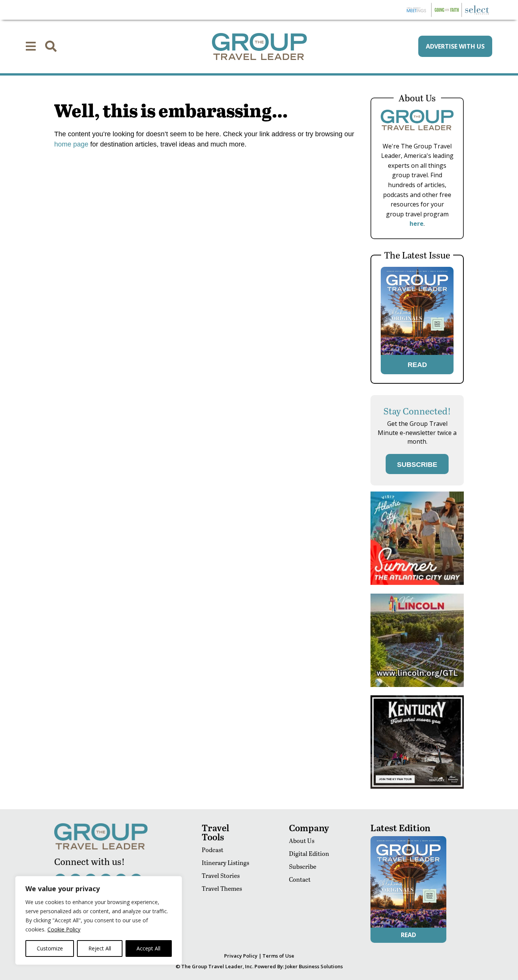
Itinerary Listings (225, 863)
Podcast (212, 850)
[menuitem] (31, 46)
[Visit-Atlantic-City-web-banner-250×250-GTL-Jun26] (417, 582)
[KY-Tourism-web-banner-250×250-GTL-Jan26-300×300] (417, 786)
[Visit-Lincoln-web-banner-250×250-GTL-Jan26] (417, 685)
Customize (50, 948)
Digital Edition (309, 853)
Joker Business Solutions (314, 966)
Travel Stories (221, 875)
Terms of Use (278, 955)
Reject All (99, 948)
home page (71, 144)
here (417, 223)
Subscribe (302, 866)
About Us (301, 841)
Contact (300, 879)
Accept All (148, 948)
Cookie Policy (63, 929)
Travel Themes (222, 888)
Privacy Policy (240, 955)
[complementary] (98, 920)
